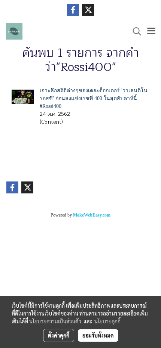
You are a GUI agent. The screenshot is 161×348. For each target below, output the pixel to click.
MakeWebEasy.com (91, 215)
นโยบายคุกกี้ (107, 321)
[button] (134, 31)
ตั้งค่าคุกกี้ (58, 335)
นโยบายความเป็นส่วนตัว (55, 321)
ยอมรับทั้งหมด (98, 335)
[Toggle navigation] (151, 31)
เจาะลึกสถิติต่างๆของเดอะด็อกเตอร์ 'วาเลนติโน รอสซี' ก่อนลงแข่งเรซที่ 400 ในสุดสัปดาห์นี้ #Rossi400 (94, 98)
